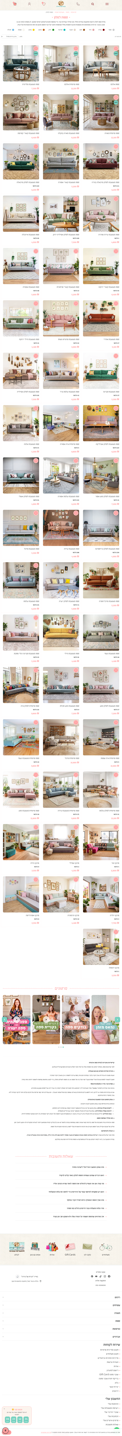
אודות (116, 1366)
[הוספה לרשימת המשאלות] (116, 48)
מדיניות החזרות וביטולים (108, 1358)
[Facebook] (109, 1276)
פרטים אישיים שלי (110, 1420)
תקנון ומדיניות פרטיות (109, 1350)
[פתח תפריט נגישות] (5, 1430)
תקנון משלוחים (112, 1354)
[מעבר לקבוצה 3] (58, 1047)
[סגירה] (4, 1408)
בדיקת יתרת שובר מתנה (108, 1378)
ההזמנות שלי (113, 1404)
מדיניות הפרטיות (46, 1432)
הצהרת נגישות (112, 1362)
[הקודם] (117, 1019)
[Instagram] (105, 1276)
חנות (67, 12)
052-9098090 (101, 1285)
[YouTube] (96, 1276)
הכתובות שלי (113, 1416)
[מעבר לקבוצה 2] (61, 1047)
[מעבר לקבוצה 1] (63, 1047)
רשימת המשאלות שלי (109, 1408)
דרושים (115, 1391)
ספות (117, 1321)
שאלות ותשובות (112, 1424)
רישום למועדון (112, 1370)
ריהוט (117, 1297)
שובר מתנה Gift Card (108, 1374)
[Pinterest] (92, 1276)
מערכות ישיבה (59, 12)
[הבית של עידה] (61, 4)
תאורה (117, 1313)
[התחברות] (29, 4)
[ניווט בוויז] (17, 1276)
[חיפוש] (93, 4)
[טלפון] (78, 4)
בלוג (116, 1383)
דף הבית (73, 12)
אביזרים (116, 1336)
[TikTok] (100, 1276)
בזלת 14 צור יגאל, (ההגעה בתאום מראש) (25, 1281)
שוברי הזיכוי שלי (111, 1412)
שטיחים (116, 1305)
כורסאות (116, 1328)
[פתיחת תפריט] (107, 4)
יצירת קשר (113, 1387)
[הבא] (4, 1019)
